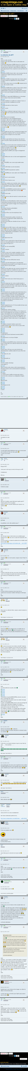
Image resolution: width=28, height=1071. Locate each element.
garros (2, 791)
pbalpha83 (8, 804)
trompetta (6, 429)
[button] (18, 19)
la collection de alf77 (7, 14)
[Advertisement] (14, 35)
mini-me (5, 458)
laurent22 (6, 512)
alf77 (4, 50)
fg (5, 478)
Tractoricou (6, 981)
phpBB (10, 1068)
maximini (6, 896)
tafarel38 (6, 735)
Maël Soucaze (19, 1069)
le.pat (7, 599)
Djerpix (6, 822)
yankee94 (6, 549)
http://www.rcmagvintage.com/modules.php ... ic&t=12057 (14, 543)
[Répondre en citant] (24, 52)
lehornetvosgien (7, 880)
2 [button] (16, 18)
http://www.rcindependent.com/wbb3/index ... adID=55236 (14, 818)
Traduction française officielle (11, 1069)
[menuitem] (4, 8)
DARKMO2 (5, 720)
